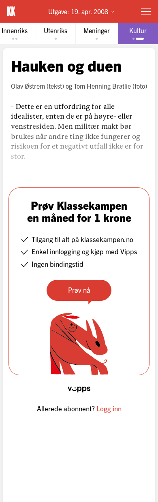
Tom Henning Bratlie (102, 86)
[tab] (55, 33)
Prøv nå (79, 289)
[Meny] (146, 11)
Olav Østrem (28, 86)
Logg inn (109, 408)
